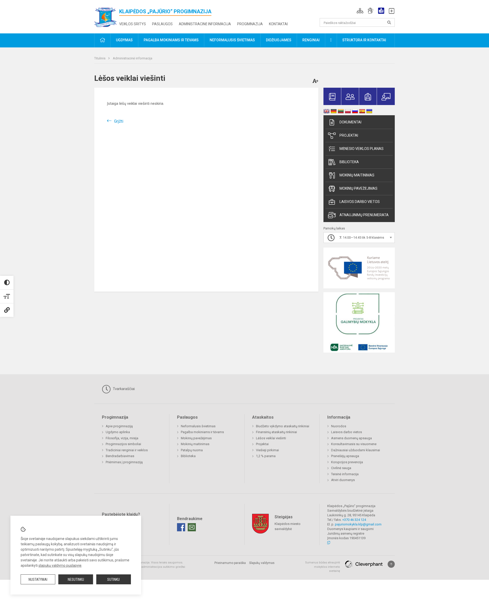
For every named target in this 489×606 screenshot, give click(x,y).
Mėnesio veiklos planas (361, 149)
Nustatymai (38, 579)
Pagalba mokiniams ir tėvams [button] (171, 40)
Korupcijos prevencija (347, 462)
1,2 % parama (266, 456)
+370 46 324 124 (354, 520)
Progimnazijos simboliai (123, 444)
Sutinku (113, 579)
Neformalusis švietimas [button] (232, 40)
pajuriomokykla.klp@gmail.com (358, 524)
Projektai (348, 135)
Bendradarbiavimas (120, 456)
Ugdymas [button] (124, 40)
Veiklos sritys (132, 24)
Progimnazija (250, 24)
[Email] (192, 527)
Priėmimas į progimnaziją (124, 462)
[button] (360, 11)
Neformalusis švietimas (198, 426)
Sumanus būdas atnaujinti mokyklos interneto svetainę (322, 567)
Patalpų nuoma (192, 450)
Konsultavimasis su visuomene (353, 444)
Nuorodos (338, 426)
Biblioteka (349, 162)
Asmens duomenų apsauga (351, 438)
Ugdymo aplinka (118, 432)
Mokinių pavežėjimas (358, 188)
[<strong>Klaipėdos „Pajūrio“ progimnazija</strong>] (106, 15)
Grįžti (118, 121)
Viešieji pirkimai (267, 450)
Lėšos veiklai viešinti (271, 438)
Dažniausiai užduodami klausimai (355, 450)
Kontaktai (278, 24)
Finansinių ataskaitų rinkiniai (276, 432)
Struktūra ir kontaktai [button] (364, 40)
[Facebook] (181, 527)
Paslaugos (162, 24)
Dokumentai (350, 122)
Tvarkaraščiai (123, 388)
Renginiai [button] (311, 40)
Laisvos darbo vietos (359, 202)
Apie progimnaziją (119, 426)
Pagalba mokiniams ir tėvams (202, 432)
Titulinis (100, 58)
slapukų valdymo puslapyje (60, 565)
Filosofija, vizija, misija (122, 438)
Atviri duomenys (343, 480)
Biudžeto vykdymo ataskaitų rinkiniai (282, 426)
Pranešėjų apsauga (345, 456)
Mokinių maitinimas (356, 175)
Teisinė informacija (345, 474)
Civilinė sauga (341, 468)
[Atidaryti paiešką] (389, 22)
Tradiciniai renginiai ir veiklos (127, 450)
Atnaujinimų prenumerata (364, 215)
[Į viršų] (391, 564)
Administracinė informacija (205, 24)
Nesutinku (76, 579)
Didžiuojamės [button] (278, 40)
